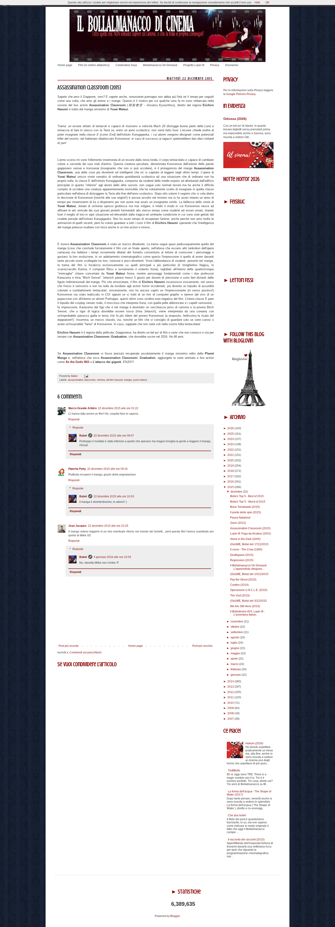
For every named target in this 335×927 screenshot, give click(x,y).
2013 (230, 686)
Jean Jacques (77, 525)
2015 (230, 487)
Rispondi (74, 419)
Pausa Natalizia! (240, 517)
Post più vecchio (202, 645)
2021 (230, 455)
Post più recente (69, 645)
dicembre (237, 491)
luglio (234, 642)
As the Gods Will (77, 362)
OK (267, 2)
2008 (230, 713)
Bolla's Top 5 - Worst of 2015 (247, 501)
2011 (230, 697)
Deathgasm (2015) (241, 555)
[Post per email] (85, 376)
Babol (83, 435)
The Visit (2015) (240, 595)
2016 (230, 481)
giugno (235, 648)
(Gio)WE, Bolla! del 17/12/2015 (249, 544)
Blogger (175, 916)
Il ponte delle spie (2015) (245, 512)
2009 (230, 708)
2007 (230, 718)
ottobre (235, 626)
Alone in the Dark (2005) (245, 539)
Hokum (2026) (254, 743)
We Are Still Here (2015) (245, 606)
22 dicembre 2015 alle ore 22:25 (108, 525)
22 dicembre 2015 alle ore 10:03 (114, 496)
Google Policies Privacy (241, 94)
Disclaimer (231, 65)
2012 (230, 692)
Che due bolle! (237, 815)
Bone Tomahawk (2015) (245, 506)
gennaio (236, 674)
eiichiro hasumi (114, 379)
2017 (230, 476)
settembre (237, 632)
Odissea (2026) (235, 119)
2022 (230, 449)
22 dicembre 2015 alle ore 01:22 (118, 408)
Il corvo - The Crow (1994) (246, 549)
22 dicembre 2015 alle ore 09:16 (107, 468)
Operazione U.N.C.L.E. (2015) (248, 590)
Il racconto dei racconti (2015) (246, 839)
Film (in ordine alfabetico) (94, 65)
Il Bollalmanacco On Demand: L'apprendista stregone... (248, 567)
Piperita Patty (77, 468)
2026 (230, 428)
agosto (235, 637)
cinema (101, 379)
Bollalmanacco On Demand (160, 65)
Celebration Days (126, 65)
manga (127, 379)
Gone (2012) (238, 522)
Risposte (77, 427)
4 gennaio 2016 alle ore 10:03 (112, 557)
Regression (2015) (241, 560)
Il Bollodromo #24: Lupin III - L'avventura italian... (247, 613)
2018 (230, 470)
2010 (230, 702)
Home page (65, 65)
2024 (230, 439)
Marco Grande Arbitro (82, 408)
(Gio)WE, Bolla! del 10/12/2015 (249, 574)
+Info (257, 2)
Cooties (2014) (239, 584)
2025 (230, 433)
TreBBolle (234, 770)
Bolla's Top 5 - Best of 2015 (247, 496)
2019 (230, 465)
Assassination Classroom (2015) (250, 528)
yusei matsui (140, 379)
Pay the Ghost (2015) (243, 579)
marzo (235, 664)
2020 (230, 460)
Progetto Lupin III (193, 65)
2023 (230, 444)
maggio (236, 653)
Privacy (214, 65)
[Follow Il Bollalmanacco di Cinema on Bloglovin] (248, 405)
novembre (237, 621)
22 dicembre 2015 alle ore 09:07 (114, 435)
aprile (234, 658)
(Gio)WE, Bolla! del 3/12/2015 (248, 600)
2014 (230, 681)
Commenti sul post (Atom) (85, 652)
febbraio (236, 669)
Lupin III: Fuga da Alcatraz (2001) (250, 533)
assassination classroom (81, 379)
